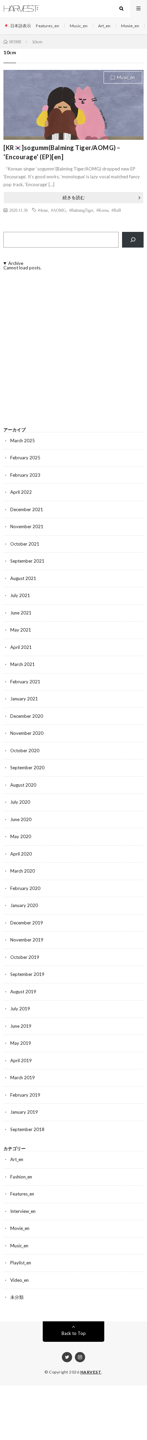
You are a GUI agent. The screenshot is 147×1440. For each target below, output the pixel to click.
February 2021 (25, 681)
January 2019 (24, 1112)
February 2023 (25, 475)
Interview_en (23, 1211)
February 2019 (25, 1095)
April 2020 (21, 854)
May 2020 (20, 836)
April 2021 (21, 647)
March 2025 (22, 440)
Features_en (47, 25)
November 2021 (26, 526)
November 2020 (26, 733)
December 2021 (26, 509)
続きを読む (74, 197)
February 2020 (25, 888)
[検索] (133, 239)
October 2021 (24, 544)
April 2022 (21, 492)
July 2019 (20, 1008)
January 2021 (24, 698)
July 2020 (20, 802)
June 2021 (20, 612)
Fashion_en (21, 1176)
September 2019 (27, 974)
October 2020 (24, 750)
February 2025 (25, 457)
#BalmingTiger (81, 210)
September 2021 (27, 561)
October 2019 (24, 957)
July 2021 (20, 595)
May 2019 (20, 1043)
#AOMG (58, 210)
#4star (43, 210)
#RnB (116, 210)
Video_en (19, 1280)
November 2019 (26, 939)
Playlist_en (20, 1262)
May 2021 (20, 630)
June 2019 (20, 1026)
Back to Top (74, 1333)
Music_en (79, 25)
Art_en (104, 25)
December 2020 (26, 716)
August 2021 (23, 578)
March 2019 (22, 1077)
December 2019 (26, 922)
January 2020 (24, 905)
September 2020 (27, 767)
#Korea (102, 210)
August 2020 (23, 785)
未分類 (17, 1297)
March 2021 (22, 664)
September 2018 (27, 1129)
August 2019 (23, 991)
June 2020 (20, 819)
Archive (15, 263)
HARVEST (91, 1372)
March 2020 (22, 871)
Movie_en (130, 25)
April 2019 (21, 1060)
